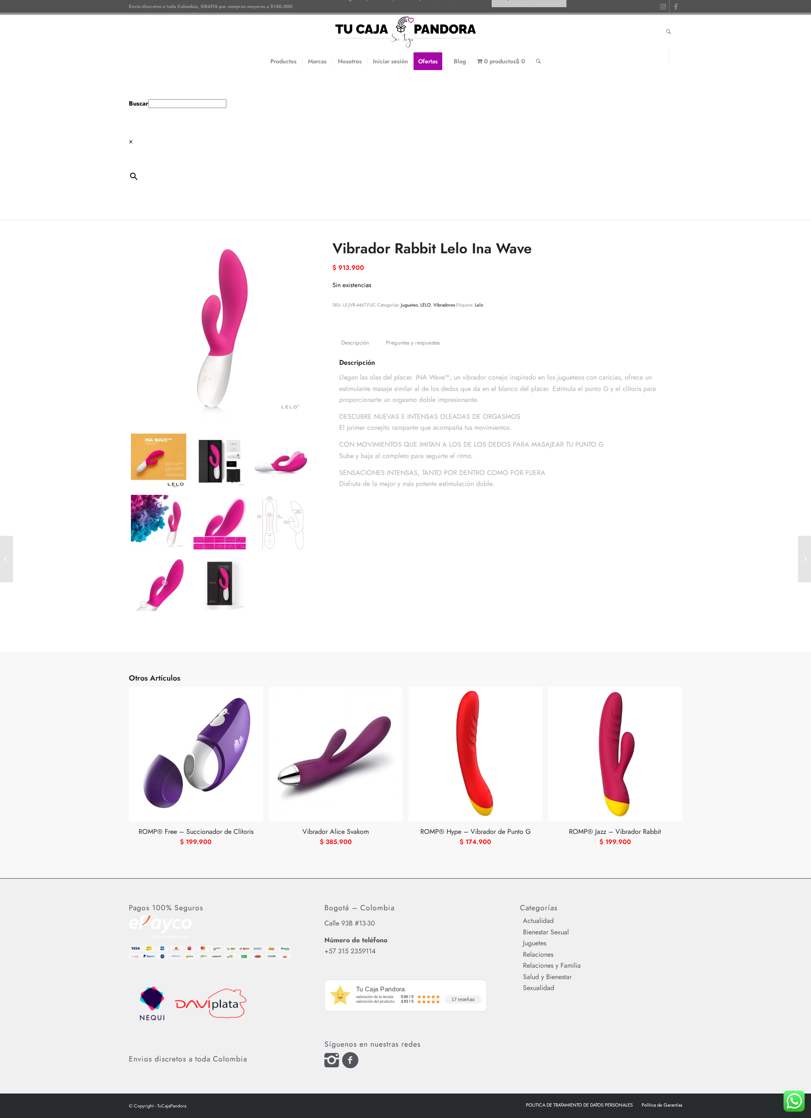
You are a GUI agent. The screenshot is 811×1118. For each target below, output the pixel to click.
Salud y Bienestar (547, 977)
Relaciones (538, 954)
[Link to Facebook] (675, 57)
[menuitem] (283, 61)
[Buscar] (538, 61)
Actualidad (538, 920)
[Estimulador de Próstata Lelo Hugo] (804, 559)
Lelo (479, 304)
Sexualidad (538, 988)
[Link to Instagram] (663, 57)
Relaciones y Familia (552, 965)
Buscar (138, 103)
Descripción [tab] (355, 343)
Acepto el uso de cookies (529, 16)
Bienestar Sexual (546, 932)
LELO (425, 304)
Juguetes (409, 304)
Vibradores (444, 304)
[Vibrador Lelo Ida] (6, 559)
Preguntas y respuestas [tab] (413, 343)
